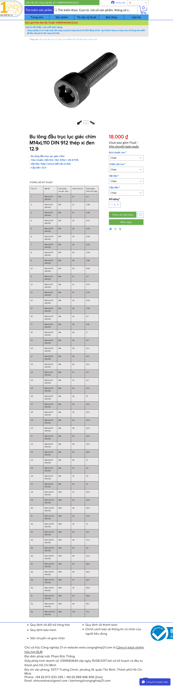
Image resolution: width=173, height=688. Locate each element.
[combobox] (126, 158)
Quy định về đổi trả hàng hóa (50, 624)
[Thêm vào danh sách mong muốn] (140, 215)
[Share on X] (120, 229)
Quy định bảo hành (43, 630)
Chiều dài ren (117, 164)
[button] (61, 2)
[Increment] (118, 204)
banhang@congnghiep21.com (90, 680)
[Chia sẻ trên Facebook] (110, 229)
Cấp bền (114, 187)
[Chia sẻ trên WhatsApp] (115, 229)
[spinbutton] (115, 204)
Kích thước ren (117, 152)
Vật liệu (114, 175)
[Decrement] (111, 204)
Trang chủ (34, 39)
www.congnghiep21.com (95, 647)
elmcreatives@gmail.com (50, 680)
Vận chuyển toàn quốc (124, 146)
